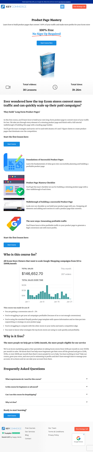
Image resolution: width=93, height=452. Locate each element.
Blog (27, 435)
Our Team (52, 428)
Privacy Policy (53, 435)
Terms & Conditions (56, 431)
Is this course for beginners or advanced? (21, 387)
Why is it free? (11, 402)
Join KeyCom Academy (65, 2)
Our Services (30, 431)
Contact (28, 438)
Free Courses (30, 428)
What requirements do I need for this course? (23, 379)
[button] (62, 7)
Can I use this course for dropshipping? (21, 395)
